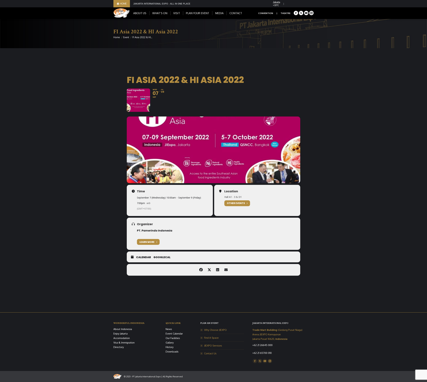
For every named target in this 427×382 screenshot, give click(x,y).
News (169, 329)
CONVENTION (265, 13)
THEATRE (285, 13)
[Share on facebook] (201, 270)
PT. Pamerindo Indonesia (154, 230)
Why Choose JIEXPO (215, 330)
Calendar (143, 257)
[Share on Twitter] (209, 270)
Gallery (170, 342)
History (169, 347)
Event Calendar (174, 333)
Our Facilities (173, 338)
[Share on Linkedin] (218, 270)
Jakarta (276, 2)
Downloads (172, 351)
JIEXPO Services (213, 345)
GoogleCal (161, 257)
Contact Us (210, 353)
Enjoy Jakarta (120, 333)
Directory (118, 347)
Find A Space (211, 337)
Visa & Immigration (124, 342)
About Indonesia (122, 329)
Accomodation (121, 338)
